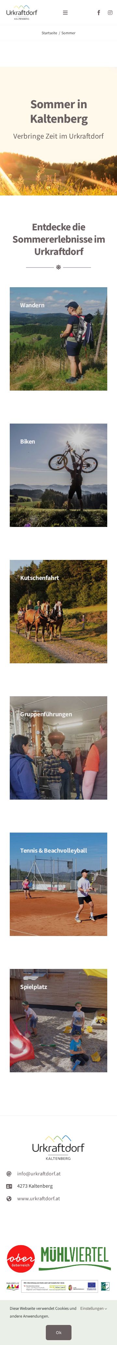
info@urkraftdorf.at (38, 1173)
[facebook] (98, 12)
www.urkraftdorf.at (38, 1198)
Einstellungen (92, 1308)
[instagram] (110, 12)
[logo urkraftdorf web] (21, 7)
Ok (58, 1332)
